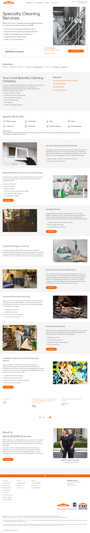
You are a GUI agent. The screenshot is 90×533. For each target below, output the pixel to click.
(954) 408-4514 (82, 3)
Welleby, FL (65, 67)
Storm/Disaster (6, 490)
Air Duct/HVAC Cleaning (42, 132)
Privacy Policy (34, 485)
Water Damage (6, 483)
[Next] (50, 417)
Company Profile (21, 483)
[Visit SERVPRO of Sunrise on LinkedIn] (45, 475)
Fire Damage (6, 485)
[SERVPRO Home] (9, 2)
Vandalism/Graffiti (16, 134)
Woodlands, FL (57, 67)
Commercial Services (59, 83)
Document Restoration (64, 132)
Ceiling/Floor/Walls (53, 132)
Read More (8, 459)
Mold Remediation (59, 87)
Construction (6, 492)
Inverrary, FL (29, 67)
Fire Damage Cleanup (60, 90)
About (47, 2)
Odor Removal (73, 132)
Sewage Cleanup (7, 132)
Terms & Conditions (36, 483)
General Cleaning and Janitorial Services (65, 80)
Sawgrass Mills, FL (39, 67)
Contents (23, 134)
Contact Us (55, 2)
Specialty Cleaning (7, 497)
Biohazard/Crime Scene (17, 132)
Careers (19, 485)
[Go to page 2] (45, 417)
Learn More (8, 200)
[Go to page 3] (46, 417)
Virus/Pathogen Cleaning (30, 132)
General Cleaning (7, 499)
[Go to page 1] (43, 417)
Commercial (39, 2)
